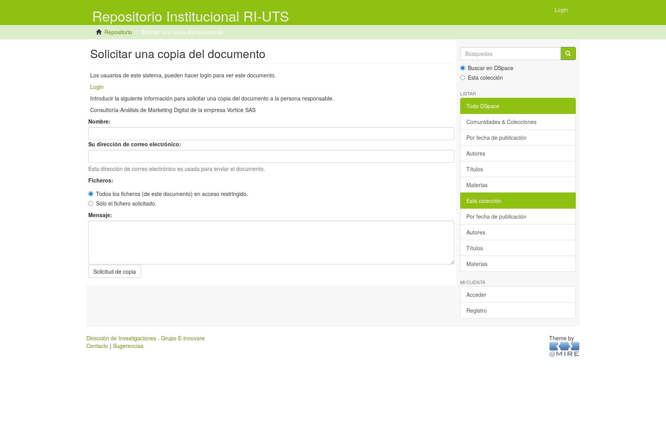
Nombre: (100, 121)
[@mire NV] (564, 349)
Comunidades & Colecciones (501, 121)
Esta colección (485, 77)
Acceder (476, 294)
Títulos (474, 169)
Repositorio (118, 32)
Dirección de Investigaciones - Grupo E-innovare (145, 338)
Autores (475, 153)
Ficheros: (101, 180)
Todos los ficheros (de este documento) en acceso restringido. (172, 193)
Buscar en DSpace (490, 68)
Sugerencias (128, 346)
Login (97, 86)
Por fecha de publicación (496, 137)
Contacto (97, 346)
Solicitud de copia (114, 271)
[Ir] (568, 53)
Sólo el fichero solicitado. (126, 203)
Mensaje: (101, 215)
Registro (476, 310)
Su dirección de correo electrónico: (135, 144)
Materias (477, 185)
